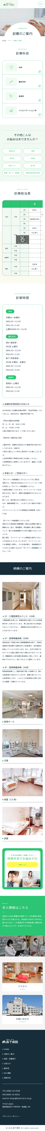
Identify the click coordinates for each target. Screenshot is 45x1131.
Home (4, 41)
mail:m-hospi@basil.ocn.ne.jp (17, 1098)
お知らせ (7, 1063)
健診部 (6, 1068)
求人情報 (7, 1073)
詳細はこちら (22, 865)
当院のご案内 (9, 1054)
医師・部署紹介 (10, 1059)
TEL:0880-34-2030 (11, 1090)
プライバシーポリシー (11, 1116)
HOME (6, 1049)
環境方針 (7, 1078)
